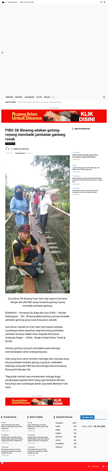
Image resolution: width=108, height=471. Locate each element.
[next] (105, 102)
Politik (74, 165)
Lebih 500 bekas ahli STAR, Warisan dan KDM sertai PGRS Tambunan (86, 168)
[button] (104, 97)
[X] (104, 2)
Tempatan (10, 144)
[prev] (100, 102)
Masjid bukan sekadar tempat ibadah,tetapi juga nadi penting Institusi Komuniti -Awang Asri (87, 180)
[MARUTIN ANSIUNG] (7, 149)
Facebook (95, 466)
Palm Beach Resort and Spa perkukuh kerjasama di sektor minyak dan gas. (85, 191)
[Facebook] (101, 2)
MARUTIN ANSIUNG (21, 149)
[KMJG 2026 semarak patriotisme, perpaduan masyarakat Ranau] (87, 141)
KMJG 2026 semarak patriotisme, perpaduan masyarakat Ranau (40, 102)
